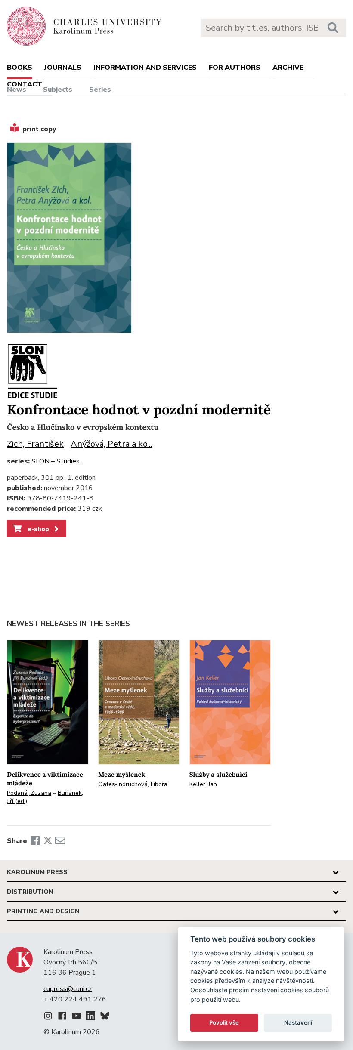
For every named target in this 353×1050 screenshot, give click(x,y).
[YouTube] (76, 1017)
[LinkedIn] (90, 1017)
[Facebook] (35, 841)
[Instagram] (48, 1017)
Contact (24, 84)
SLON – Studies (55, 461)
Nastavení (298, 1022)
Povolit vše (224, 1022)
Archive (287, 67)
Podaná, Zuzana (29, 793)
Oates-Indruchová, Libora (132, 784)
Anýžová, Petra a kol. (111, 444)
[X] (47, 841)
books (19, 67)
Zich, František (35, 444)
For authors (234, 67)
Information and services (145, 67)
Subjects (57, 89)
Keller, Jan (203, 784)
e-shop (37, 529)
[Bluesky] (104, 1017)
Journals (62, 67)
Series (100, 89)
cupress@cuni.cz (67, 989)
